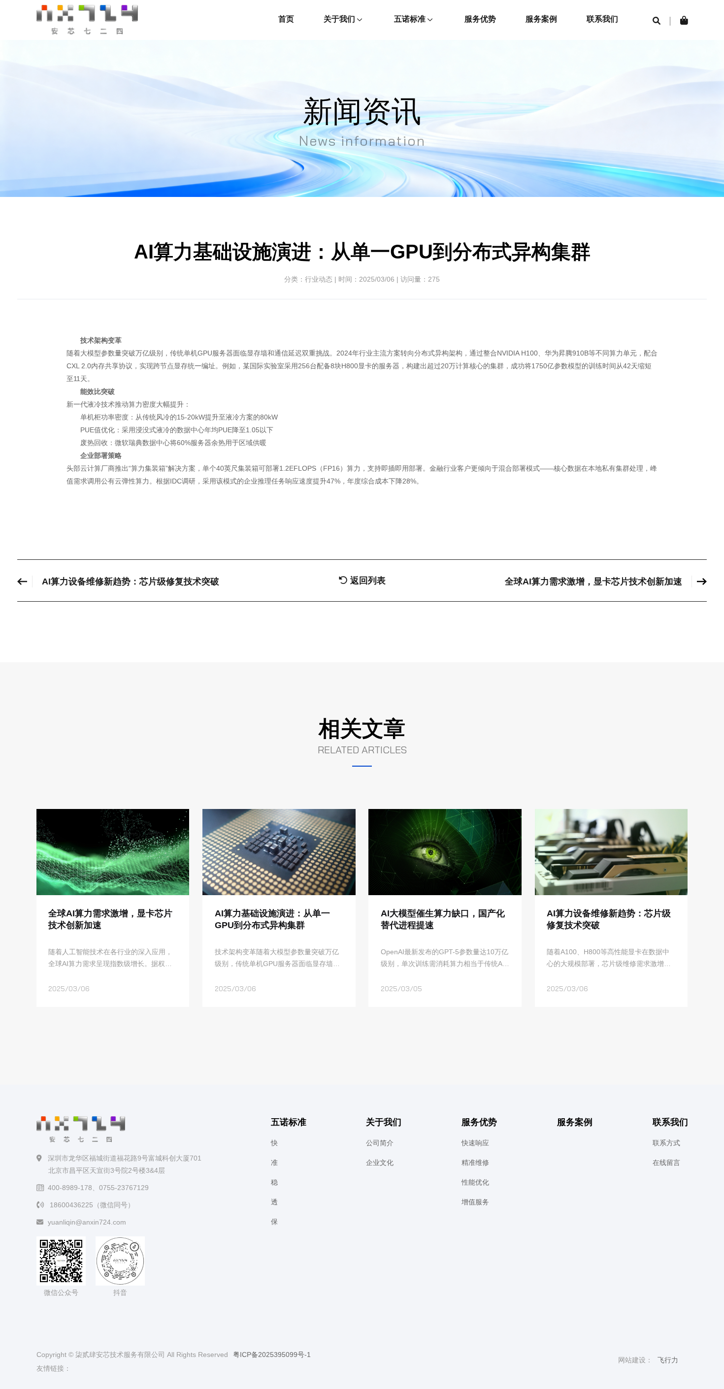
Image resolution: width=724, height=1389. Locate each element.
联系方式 (666, 1143)
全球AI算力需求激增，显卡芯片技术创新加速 (593, 581)
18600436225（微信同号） (91, 1205)
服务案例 (541, 19)
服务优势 (480, 19)
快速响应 (475, 1143)
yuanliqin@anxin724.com (87, 1222)
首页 (286, 19)
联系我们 (602, 19)
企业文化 (380, 1162)
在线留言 (666, 1162)
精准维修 (475, 1162)
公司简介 (380, 1143)
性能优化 (475, 1182)
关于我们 (340, 19)
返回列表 (367, 580)
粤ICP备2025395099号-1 (272, 1354)
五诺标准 (411, 19)
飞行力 (668, 1360)
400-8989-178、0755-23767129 (98, 1188)
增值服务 (475, 1202)
